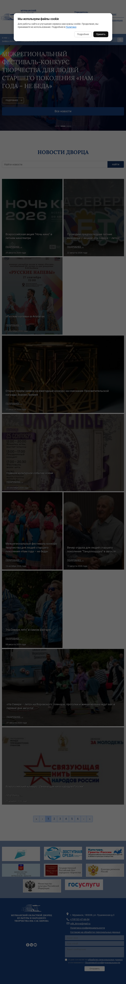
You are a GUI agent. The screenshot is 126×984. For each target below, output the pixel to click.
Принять (100, 34)
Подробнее (83, 34)
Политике (71, 27)
